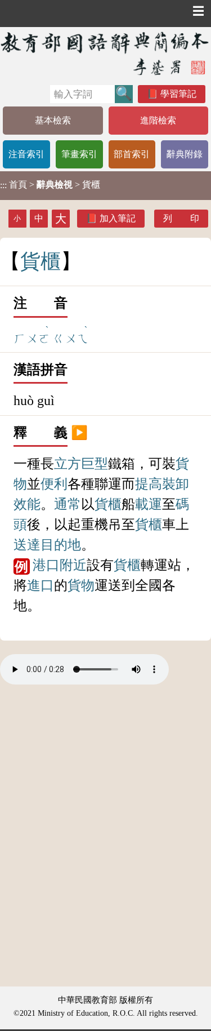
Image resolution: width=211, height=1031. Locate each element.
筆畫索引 (79, 154)
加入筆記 (118, 218)
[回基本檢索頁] (105, 53)
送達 (27, 544)
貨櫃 (108, 504)
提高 (148, 484)
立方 (67, 463)
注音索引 (26, 154)
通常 (67, 504)
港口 (46, 565)
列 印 (181, 218)
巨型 (94, 463)
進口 (40, 585)
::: (3, 185)
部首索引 (132, 154)
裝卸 (175, 484)
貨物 (81, 585)
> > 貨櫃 (50, 185)
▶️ (79, 432)
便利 (54, 484)
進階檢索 (158, 120)
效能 (27, 504)
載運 (148, 504)
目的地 (61, 544)
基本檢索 (53, 120)
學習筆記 (178, 94)
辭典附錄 (185, 154)
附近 (73, 565)
